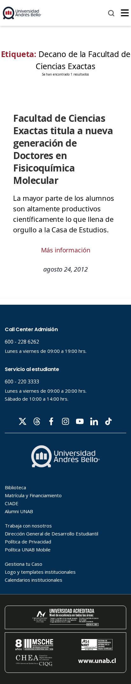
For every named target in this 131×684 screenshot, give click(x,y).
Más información (65, 250)
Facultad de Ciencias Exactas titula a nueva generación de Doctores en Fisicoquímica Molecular (63, 149)
